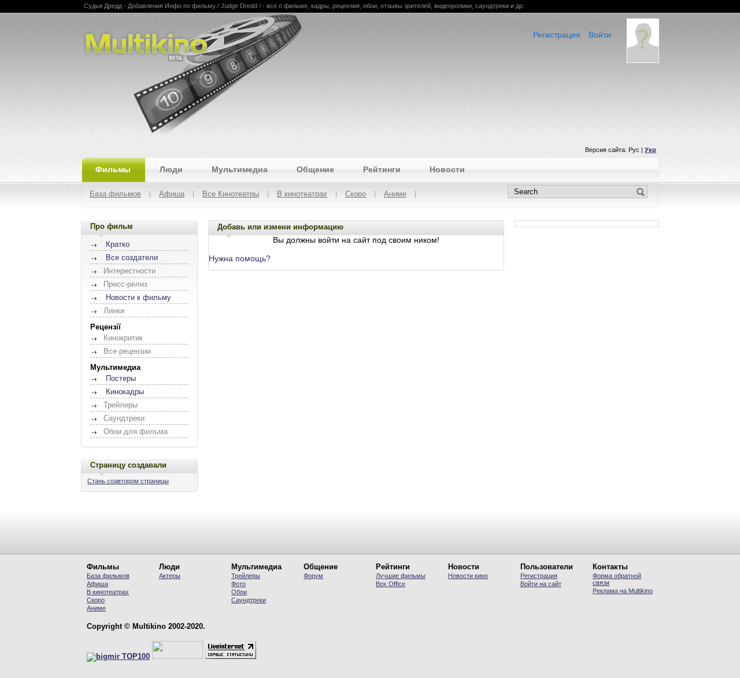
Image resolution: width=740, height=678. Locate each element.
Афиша (171, 194)
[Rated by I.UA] (177, 657)
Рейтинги (382, 169)
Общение (315, 169)
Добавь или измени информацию (280, 227)
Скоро (355, 194)
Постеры (121, 379)
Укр (650, 149)
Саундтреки (248, 600)
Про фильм (111, 226)
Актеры (169, 575)
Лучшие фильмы (401, 575)
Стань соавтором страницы (128, 480)
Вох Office (390, 583)
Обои (239, 591)
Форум (313, 575)
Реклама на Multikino (623, 590)
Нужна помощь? (240, 258)
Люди (171, 169)
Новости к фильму (138, 298)
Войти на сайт (540, 583)
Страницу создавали (128, 465)
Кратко (118, 244)
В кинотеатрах (302, 194)
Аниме (395, 194)
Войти (600, 34)
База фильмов (115, 194)
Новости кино (468, 575)
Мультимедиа (240, 169)
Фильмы (113, 169)
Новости (447, 169)
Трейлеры (245, 575)
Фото (238, 583)
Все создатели (132, 258)
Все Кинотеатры (230, 194)
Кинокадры (125, 392)
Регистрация (556, 34)
